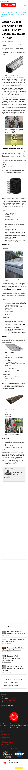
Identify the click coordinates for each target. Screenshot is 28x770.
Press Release (5, 734)
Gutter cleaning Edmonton (13, 679)
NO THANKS (9, 768)
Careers (3, 741)
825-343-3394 (13, 698)
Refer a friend (5, 746)
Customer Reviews (6, 737)
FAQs (2, 736)
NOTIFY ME (19, 768)
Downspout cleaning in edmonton (11, 685)
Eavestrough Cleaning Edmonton (11, 682)
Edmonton (6, 697)
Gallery (3, 739)
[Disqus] (14, 501)
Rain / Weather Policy (7, 742)
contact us (14, 463)
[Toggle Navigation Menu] (25, 5)
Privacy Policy (5, 744)
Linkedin (8, 477)
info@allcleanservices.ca (10, 700)
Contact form (7, 702)
